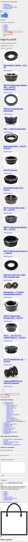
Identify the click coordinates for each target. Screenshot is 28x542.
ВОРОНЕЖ (7, 4)
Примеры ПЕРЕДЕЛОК (10, 432)
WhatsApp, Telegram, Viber (10, 7)
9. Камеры (6, 430)
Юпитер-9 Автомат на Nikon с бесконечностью (11, 442)
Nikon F (9, 413)
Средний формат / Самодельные (15, 421)
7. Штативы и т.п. (8, 428)
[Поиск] (2, 485)
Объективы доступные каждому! (12, 444)
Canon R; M (9, 406)
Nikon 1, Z (9, 412)
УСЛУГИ (6, 433)
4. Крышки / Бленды (9, 424)
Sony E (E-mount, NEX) (12, 420)
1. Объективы (7, 402)
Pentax (8, 416)
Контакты (6, 27)
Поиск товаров (4, 483)
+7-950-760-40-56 (8, 5)
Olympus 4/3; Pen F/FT (12, 414)
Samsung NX (10, 417)
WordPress (9, 502)
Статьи (5, 29)
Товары (5, 26)
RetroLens (3, 19)
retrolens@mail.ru (8, 8)
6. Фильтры (6, 426)
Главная (6, 25)
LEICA (8, 409)
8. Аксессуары (7, 429)
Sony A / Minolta (11, 418)
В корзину (9, 70)
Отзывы (6, 30)
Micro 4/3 (9, 410)
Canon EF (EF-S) (11, 405)
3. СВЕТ (6, 422)
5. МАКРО (6, 425)
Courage (16, 502)
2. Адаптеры (7, 404)
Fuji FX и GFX (10, 408)
